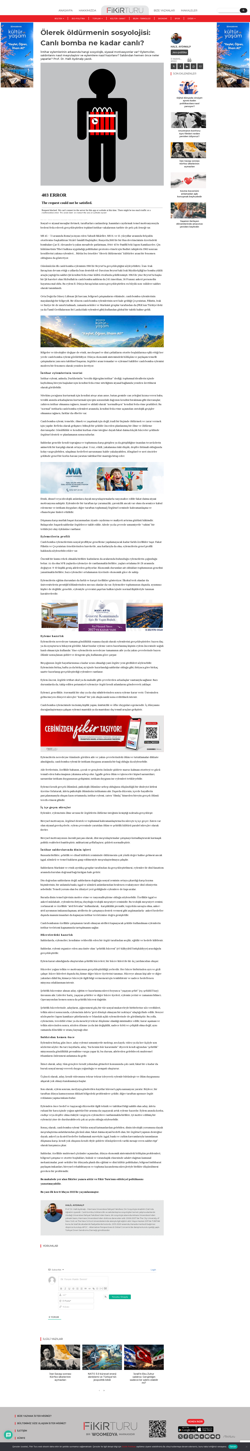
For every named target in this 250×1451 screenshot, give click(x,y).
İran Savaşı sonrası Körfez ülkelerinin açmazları (60, 1376)
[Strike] (73, 1288)
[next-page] (104, 1391)
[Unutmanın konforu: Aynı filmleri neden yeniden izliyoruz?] (188, 120)
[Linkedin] (187, 66)
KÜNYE (21, 1438)
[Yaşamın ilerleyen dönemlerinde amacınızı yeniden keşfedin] (188, 210)
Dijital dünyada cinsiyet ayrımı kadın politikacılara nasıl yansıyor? (189, 102)
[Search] (243, 10)
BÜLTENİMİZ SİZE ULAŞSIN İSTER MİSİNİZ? (41, 1423)
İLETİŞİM (22, 1430)
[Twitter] (174, 66)
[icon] (180, 1437)
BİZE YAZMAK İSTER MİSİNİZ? (34, 1416)
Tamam (233, 1446)
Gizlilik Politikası (128, 1446)
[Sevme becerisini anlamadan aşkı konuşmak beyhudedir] (188, 180)
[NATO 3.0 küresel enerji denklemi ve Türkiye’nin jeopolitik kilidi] (102, 1357)
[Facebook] (180, 66)
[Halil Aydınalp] (53, 1217)
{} (97, 1288)
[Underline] (69, 1288)
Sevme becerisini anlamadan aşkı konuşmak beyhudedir (189, 194)
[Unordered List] (81, 1288)
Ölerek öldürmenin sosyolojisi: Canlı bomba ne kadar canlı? (67, 220)
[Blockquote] (85, 1288)
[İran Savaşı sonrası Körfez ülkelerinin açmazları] (60, 1357)
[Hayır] (246, 1446)
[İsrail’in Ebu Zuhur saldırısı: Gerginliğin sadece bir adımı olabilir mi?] (144, 1357)
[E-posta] (200, 66)
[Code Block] (90, 1288)
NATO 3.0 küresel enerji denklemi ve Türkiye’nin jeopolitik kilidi (102, 1376)
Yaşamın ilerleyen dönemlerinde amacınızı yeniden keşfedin (189, 224)
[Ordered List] (77, 1288)
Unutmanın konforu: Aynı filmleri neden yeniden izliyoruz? (189, 133)
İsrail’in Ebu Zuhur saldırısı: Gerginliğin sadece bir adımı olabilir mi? (144, 1378)
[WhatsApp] (193, 66)
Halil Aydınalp (74, 1205)
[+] (101, 1288)
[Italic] (65, 1288)
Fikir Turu (44, 220)
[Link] (94, 1288)
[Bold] (61, 1288)
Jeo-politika (179, 52)
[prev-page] (99, 1391)
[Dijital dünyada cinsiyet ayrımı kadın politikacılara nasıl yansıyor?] (188, 87)
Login (153, 1269)
